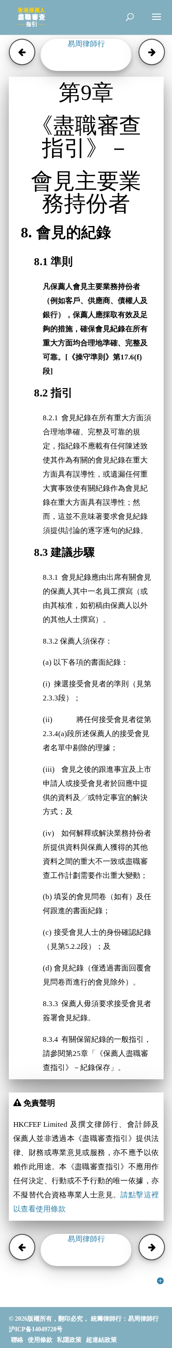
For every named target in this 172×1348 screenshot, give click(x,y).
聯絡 (17, 1340)
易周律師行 (86, 44)
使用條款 (40, 1340)
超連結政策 (101, 1340)
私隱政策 (69, 1340)
